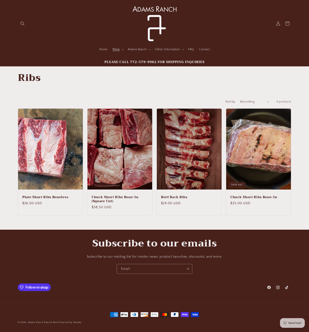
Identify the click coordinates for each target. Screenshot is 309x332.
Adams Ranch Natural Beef (43, 322)
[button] (22, 23)
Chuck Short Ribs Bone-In (253, 197)
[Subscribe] (187, 269)
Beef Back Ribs (174, 197)
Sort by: (230, 101)
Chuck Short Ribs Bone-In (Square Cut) (115, 199)
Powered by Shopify (70, 322)
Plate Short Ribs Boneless (45, 197)
